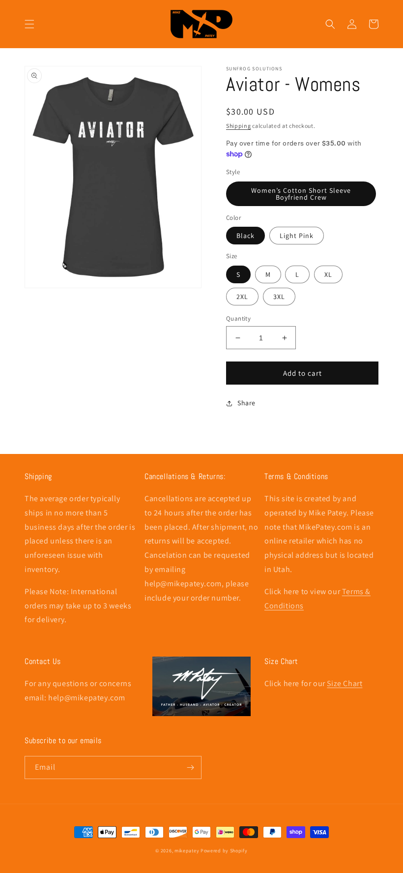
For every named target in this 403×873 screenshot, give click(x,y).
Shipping (238, 125)
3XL (279, 296)
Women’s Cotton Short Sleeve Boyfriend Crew (301, 194)
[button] (29, 24)
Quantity (238, 318)
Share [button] (246, 402)
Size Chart (344, 683)
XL (328, 274)
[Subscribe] (190, 767)
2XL (242, 296)
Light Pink (297, 235)
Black (245, 235)
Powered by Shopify (224, 850)
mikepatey (186, 850)
